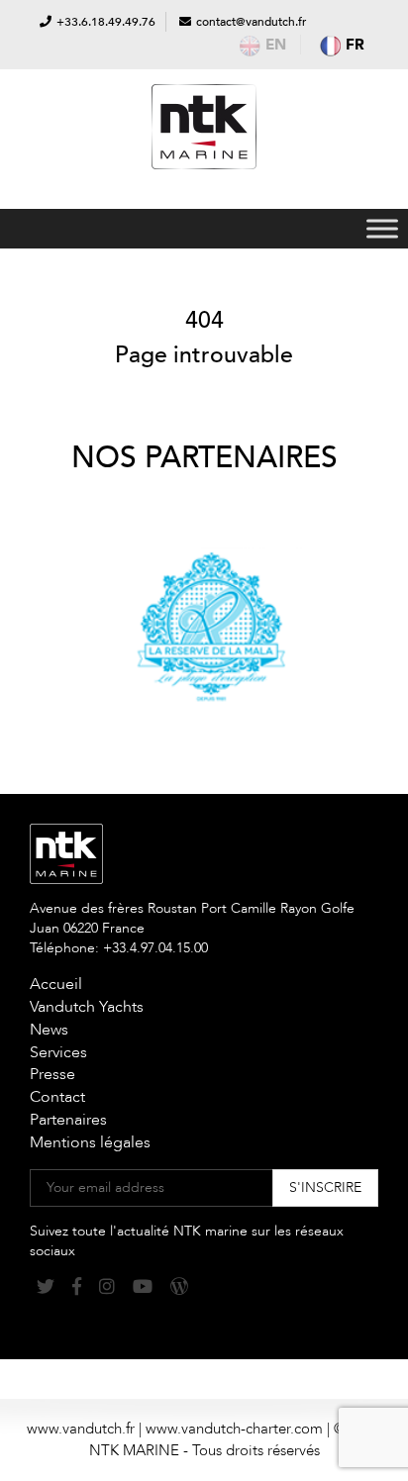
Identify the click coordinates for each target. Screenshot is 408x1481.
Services (58, 1052)
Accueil (56, 984)
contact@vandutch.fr (251, 22)
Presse (52, 1074)
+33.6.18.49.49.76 (105, 22)
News (49, 1029)
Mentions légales (90, 1142)
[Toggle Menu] (382, 228)
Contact (57, 1097)
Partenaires (68, 1120)
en (275, 44)
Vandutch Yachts (87, 1007)
